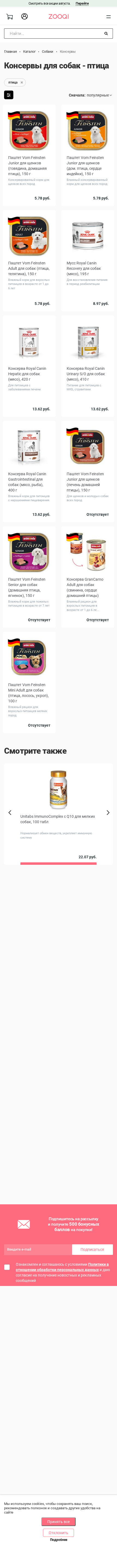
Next (109, 818)
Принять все (58, 1522)
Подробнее (58, 1540)
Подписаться (92, 1249)
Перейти (82, 3)
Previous (10, 822)
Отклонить (58, 1533)
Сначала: (77, 95)
